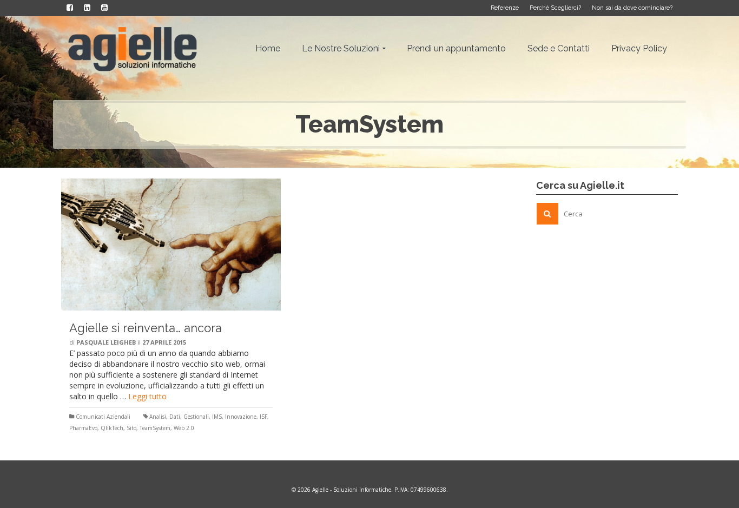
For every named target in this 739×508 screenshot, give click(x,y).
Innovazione (240, 416)
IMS (217, 416)
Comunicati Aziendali (103, 416)
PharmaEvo (83, 428)
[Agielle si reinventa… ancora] (171, 245)
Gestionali (196, 416)
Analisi (157, 416)
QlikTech (112, 428)
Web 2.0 (184, 428)
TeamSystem (155, 428)
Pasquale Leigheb (106, 342)
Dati (174, 416)
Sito (131, 428)
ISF (263, 416)
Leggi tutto (147, 396)
